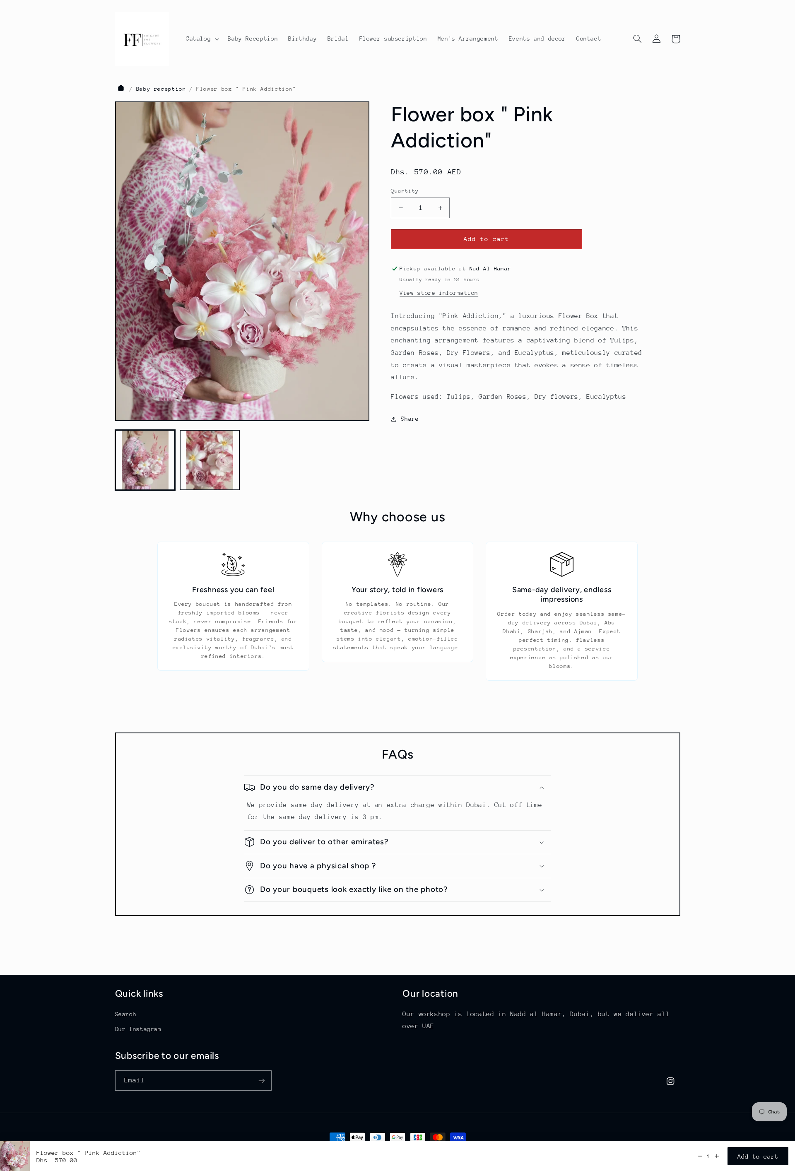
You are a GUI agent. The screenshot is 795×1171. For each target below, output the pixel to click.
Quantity (405, 191)
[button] (201, 39)
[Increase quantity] (717, 1156)
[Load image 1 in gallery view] (145, 460)
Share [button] (410, 418)
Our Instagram (138, 1029)
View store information (439, 292)
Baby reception (161, 89)
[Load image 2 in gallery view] (210, 460)
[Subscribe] (261, 1080)
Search (126, 1014)
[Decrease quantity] (700, 1156)
